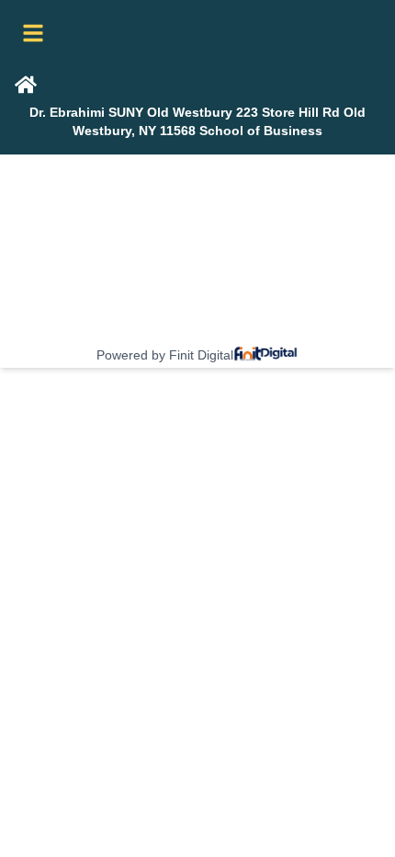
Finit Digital (201, 355)
